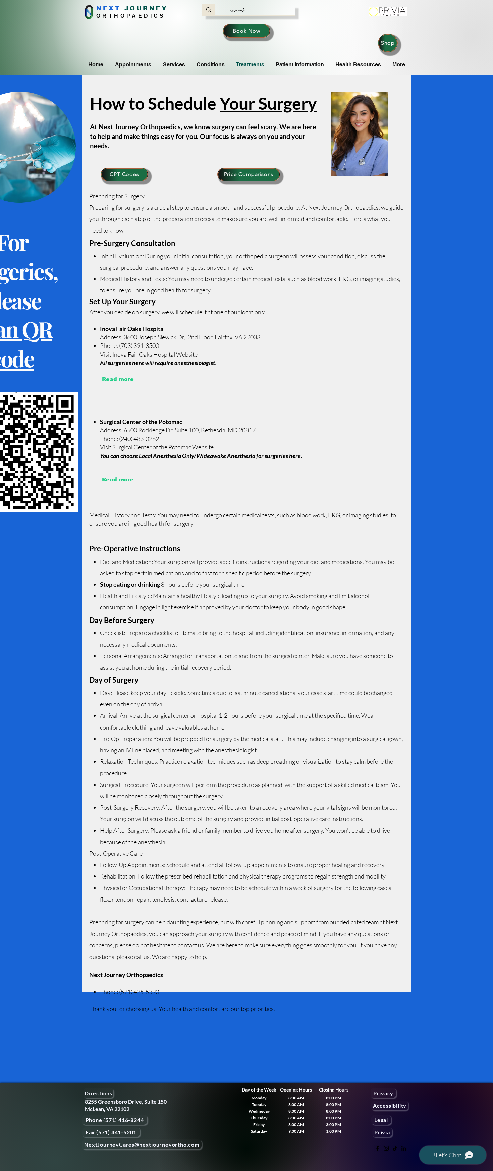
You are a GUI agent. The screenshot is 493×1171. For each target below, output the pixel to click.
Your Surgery (268, 103)
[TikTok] (395, 1148)
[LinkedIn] (403, 1148)
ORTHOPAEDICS (131, 16)
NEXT (108, 8)
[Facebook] (377, 1148)
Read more (118, 379)
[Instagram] (386, 1148)
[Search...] (208, 9)
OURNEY (149, 8)
